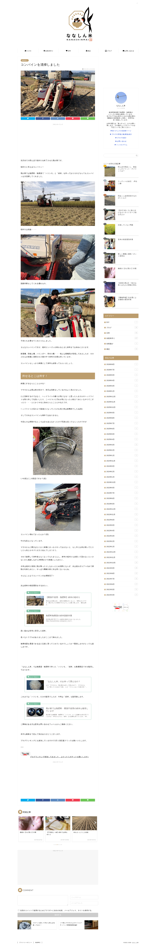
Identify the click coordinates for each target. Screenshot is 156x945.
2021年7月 (121, 579)
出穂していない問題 (125, 225)
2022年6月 (121, 520)
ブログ (109, 51)
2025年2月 (121, 450)
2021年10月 (121, 563)
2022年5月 (121, 525)
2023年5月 (121, 504)
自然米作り (49, 51)
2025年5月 (121, 434)
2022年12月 (121, 509)
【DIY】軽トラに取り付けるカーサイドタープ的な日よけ (127, 212)
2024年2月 (121, 471)
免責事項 (37, 942)
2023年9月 (121, 488)
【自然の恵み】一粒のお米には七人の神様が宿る (127, 284)
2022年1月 (121, 546)
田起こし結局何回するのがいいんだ (127, 197)
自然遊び (121, 344)
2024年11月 (121, 461)
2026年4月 (121, 380)
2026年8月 (121, 364)
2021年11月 (121, 557)
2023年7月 (121, 493)
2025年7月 (121, 423)
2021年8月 (121, 573)
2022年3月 (121, 536)
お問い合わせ (129, 51)
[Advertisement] (58, 141)
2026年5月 (121, 375)
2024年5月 (121, 466)
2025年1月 (121, 455)
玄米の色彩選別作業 (125, 239)
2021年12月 (121, 552)
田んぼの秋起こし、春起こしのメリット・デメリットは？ (127, 169)
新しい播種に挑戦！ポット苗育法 (127, 255)
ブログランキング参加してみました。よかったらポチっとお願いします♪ (59, 757)
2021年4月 (121, 595)
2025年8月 (121, 418)
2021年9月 (121, 568)
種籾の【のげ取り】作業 (127, 268)
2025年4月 (121, 439)
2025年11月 (121, 402)
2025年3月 (121, 445)
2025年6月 (121, 429)
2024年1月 (121, 477)
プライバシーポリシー (25, 942)
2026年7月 (121, 370)
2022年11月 (121, 514)
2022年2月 (121, 541)
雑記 (89, 51)
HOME (29, 51)
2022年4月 (121, 530)
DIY (121, 322)
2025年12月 (121, 396)
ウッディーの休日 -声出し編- (127, 182)
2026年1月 (121, 391)
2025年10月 (121, 407)
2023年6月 (121, 498)
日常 (69, 51)
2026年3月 (121, 386)
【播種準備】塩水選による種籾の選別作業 (127, 298)
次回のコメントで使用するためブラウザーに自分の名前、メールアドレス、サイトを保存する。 (56, 910)
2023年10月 (121, 482)
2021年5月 (121, 589)
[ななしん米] (78, 42)
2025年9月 (121, 413)
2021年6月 (121, 584)
